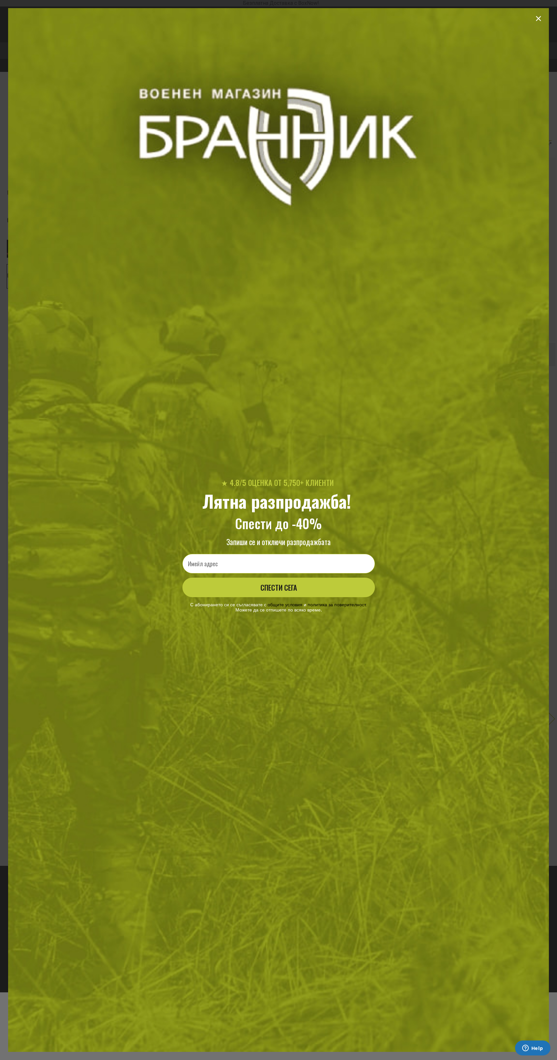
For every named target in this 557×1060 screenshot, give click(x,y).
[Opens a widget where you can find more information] (532, 1048)
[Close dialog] (538, 18)
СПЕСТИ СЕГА (278, 587)
